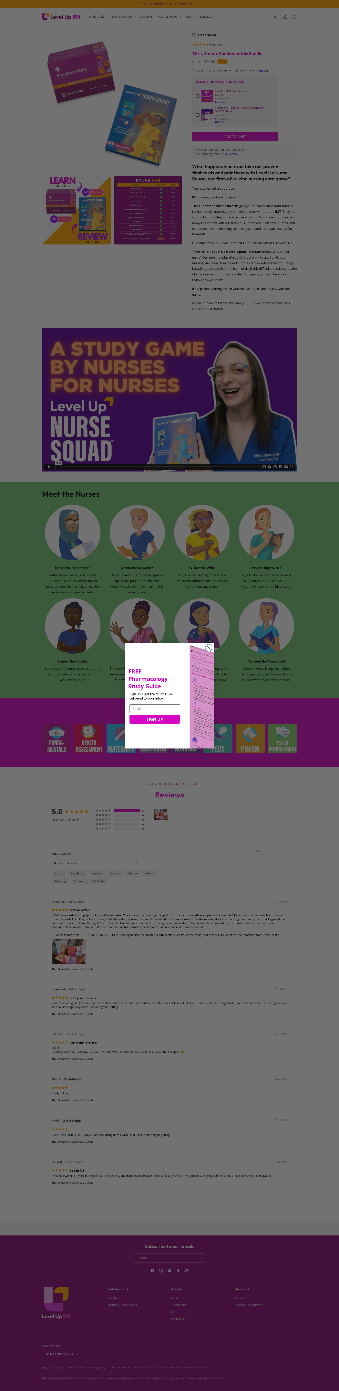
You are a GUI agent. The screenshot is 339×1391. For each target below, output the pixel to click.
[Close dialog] (208, 647)
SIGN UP (155, 719)
